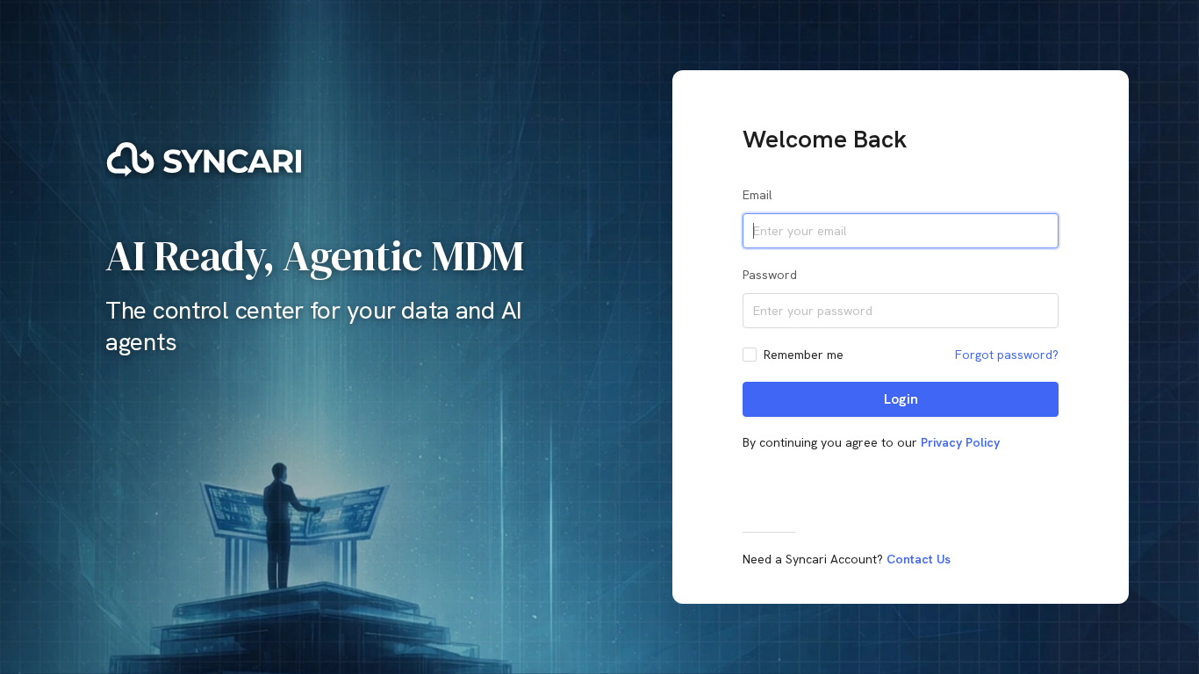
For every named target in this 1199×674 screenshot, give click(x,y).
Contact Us (919, 559)
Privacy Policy (960, 442)
